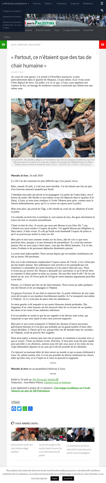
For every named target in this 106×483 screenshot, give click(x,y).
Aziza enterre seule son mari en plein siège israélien (22, 448)
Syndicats (74, 3)
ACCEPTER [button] (68, 478)
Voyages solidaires (71, 30)
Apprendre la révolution (12, 16)
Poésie (48, 3)
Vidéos (7, 37)
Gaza (13, 44)
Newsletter (89, 30)
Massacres (34, 44)
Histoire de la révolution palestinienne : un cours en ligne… (12, 25)
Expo (57, 30)
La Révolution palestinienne (14, 3)
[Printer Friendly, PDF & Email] (15, 402)
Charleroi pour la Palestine (57, 382)
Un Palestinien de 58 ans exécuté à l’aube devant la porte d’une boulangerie (79, 449)
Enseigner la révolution (11, 11)
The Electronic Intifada (44, 379)
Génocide (22, 44)
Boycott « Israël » (43, 30)
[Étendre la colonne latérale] (3, 44)
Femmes (37, 3)
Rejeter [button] (54, 478)
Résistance (88, 3)
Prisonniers (62, 3)
